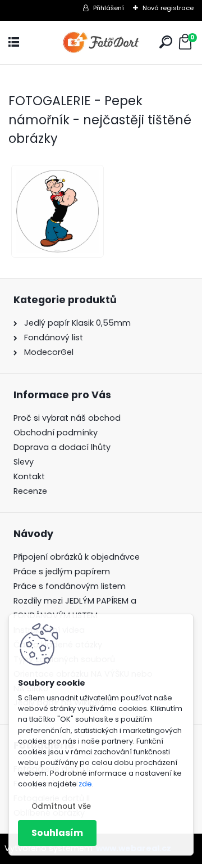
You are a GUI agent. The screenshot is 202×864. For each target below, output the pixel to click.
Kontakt (29, 476)
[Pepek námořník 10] (54, 211)
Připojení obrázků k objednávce (76, 556)
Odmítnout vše (61, 806)
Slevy (23, 461)
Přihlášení (108, 7)
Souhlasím (57, 832)
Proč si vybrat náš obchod (67, 418)
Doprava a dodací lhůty (62, 447)
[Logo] (101, 42)
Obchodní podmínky (55, 432)
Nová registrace (168, 7)
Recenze (30, 491)
